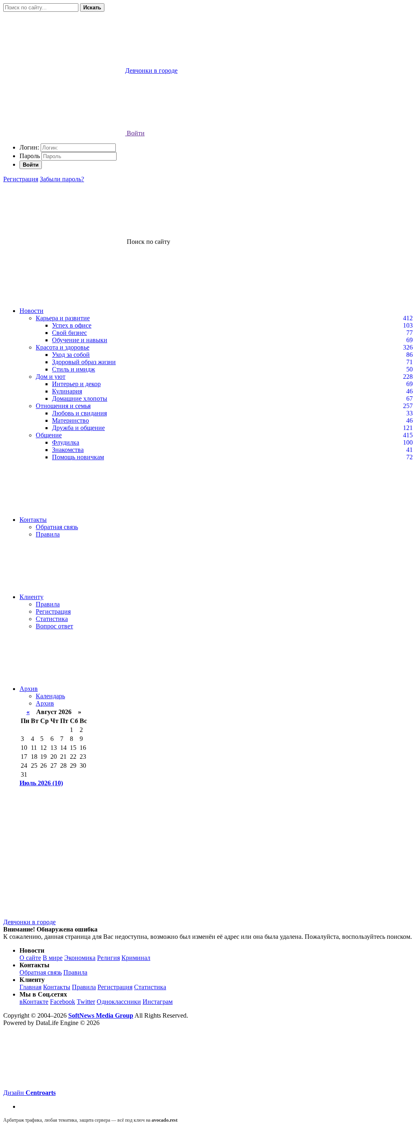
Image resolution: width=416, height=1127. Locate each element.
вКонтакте (34, 1001)
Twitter (86, 1001)
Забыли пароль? (62, 179)
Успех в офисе (71, 325)
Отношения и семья (63, 405)
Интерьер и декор (76, 383)
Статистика (52, 618)
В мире (53, 957)
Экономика (79, 957)
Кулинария (67, 391)
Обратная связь (57, 526)
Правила (48, 534)
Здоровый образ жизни (84, 361)
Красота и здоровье (62, 347)
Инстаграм (158, 1001)
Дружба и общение (78, 427)
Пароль (30, 155)
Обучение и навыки (79, 340)
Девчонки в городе (29, 922)
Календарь (50, 696)
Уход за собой (71, 354)
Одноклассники (119, 1001)
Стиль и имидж (73, 369)
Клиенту (31, 596)
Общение (49, 435)
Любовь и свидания (79, 413)
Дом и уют (50, 376)
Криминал (135, 957)
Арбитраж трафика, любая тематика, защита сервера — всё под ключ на (90, 1120)
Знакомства (68, 449)
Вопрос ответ (54, 626)
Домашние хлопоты (79, 398)
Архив (29, 688)
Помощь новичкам (78, 457)
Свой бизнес (69, 332)
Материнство (70, 420)
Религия (108, 957)
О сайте (30, 957)
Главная (30, 987)
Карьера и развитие (63, 318)
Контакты (33, 519)
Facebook (62, 1001)
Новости (31, 310)
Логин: (29, 147)
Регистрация (20, 179)
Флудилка (65, 442)
